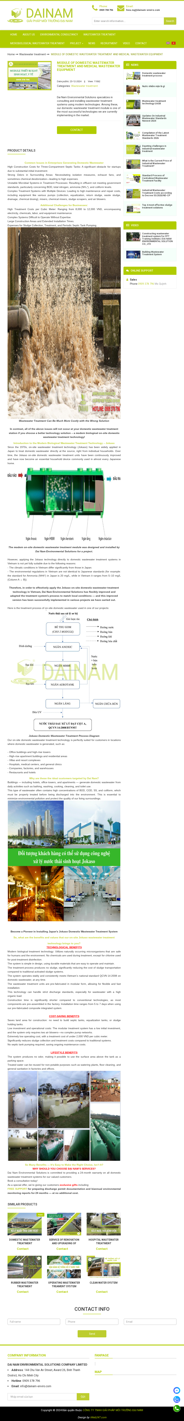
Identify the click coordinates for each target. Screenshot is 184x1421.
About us (29, 34)
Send (92, 1333)
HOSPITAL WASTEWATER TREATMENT (104, 1241)
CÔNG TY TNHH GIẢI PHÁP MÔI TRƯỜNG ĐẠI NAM (113, 1410)
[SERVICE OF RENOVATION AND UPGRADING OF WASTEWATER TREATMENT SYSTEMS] (64, 1224)
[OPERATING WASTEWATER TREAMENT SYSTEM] (64, 1267)
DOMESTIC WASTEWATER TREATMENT (24, 1241)
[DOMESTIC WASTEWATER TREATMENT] (25, 1224)
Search (170, 21)
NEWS (91, 43)
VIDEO (126, 43)
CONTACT (76, 130)
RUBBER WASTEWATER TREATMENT (24, 1284)
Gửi (83, 1396)
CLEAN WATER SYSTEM (104, 1282)
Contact (141, 43)
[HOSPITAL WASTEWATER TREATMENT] (104, 1224)
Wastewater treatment (99, 34)
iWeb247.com (98, 1417)
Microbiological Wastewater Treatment (37, 43)
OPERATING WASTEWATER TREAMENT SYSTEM (64, 1284)
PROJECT (75, 43)
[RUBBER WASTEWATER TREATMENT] (25, 1267)
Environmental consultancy (59, 34)
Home (13, 34)
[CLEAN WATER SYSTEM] (104, 1267)
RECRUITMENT (109, 43)
